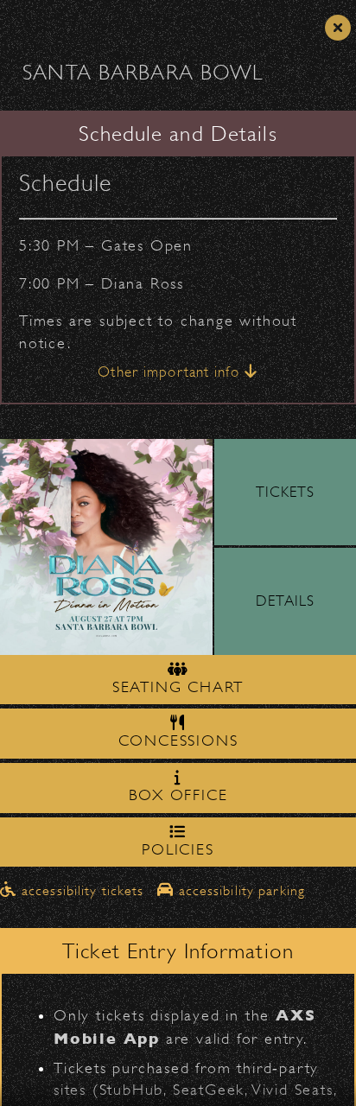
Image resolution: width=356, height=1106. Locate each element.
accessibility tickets (83, 891)
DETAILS (285, 601)
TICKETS (285, 492)
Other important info (171, 372)
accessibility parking (239, 891)
